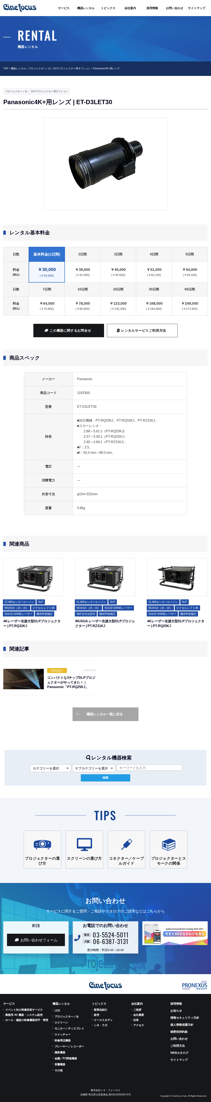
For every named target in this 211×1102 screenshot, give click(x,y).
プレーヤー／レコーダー (69, 1046)
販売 (96, 1014)
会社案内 (137, 1003)
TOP (5, 68)
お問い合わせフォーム (38, 940)
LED (57, 1010)
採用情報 (176, 1003)
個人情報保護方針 (181, 1024)
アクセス (138, 1025)
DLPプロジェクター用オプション (71, 68)
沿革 (136, 1020)
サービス (9, 1003)
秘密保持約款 (179, 1031)
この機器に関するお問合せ (70, 330)
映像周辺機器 (63, 1040)
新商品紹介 (100, 1009)
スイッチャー (63, 1034)
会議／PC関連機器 (66, 1058)
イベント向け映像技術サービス (24, 1009)
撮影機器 (60, 1052)
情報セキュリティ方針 (184, 1017)
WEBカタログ (179, 1052)
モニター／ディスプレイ (69, 1028)
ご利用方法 (177, 1045)
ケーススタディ (103, 1020)
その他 (59, 1070)
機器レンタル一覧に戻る (105, 714)
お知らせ (176, 1010)
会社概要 (138, 1014)
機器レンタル (18, 68)
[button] (50, 768)
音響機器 (60, 1064)
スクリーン (61, 1022)
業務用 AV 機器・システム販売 (24, 1014)
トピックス (99, 1003)
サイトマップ (179, 1059)
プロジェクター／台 (39, 68)
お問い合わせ (179, 1038)
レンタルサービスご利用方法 (143, 330)
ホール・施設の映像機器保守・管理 (26, 1020)
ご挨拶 (137, 1009)
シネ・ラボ (100, 1025)
